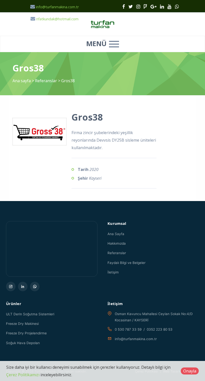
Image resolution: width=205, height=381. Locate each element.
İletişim (113, 272)
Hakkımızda (117, 243)
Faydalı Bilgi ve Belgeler (127, 263)
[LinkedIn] (23, 286)
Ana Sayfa (116, 234)
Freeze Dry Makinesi (22, 324)
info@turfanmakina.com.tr (57, 7)
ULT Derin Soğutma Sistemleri (30, 314)
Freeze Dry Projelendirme (26, 333)
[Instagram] (11, 286)
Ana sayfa (21, 80)
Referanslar (46, 80)
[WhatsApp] (35, 286)
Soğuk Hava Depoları (23, 343)
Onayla (189, 371)
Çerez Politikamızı (23, 374)
